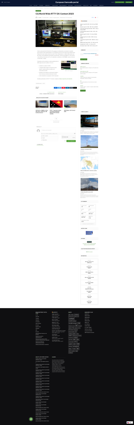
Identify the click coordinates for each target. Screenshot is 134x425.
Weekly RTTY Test (55, 322)
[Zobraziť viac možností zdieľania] (97, 17)
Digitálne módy (78, 5)
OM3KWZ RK (87, 314)
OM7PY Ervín (87, 319)
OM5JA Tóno (87, 322)
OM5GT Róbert (87, 315)
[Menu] (2, 2)
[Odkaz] (53, 133)
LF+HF (31, 5)
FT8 (73, 328)
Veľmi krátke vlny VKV (84, 71)
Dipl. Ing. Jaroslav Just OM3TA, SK (89, 262)
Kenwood (75, 329)
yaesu (73, 350)
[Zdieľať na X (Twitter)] (94, 17)
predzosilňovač (71, 337)
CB (78, 316)
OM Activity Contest (77, 335)
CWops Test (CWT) (55, 314)
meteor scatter (72, 333)
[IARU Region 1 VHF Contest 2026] (70, 104)
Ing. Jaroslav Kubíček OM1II (89, 283)
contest (71, 319)
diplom (70, 325)
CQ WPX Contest (72, 321)
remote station (71, 341)
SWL (70, 349)
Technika (41, 5)
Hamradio (101, 5)
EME (70, 328)
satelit (70, 344)
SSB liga (70, 346)
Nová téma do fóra (120, 2)
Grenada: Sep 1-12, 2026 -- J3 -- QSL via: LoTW (87, 44)
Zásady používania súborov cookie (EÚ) (42, 344)
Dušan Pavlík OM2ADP (89, 302)
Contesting (55, 5)
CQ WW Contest (39, 83)
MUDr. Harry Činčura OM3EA (89, 273)
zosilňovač (70, 352)
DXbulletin (85, 5)
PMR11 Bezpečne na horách (89, 332)
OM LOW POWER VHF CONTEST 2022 (42, 407)
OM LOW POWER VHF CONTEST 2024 (42, 416)
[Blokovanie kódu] (52, 133)
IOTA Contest (71, 329)
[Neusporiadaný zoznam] (49, 133)
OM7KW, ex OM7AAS (88, 329)
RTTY (44, 83)
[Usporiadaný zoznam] (48, 133)
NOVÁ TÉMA (83, 90)
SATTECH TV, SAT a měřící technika (89, 243)
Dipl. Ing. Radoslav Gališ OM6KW (89, 278)
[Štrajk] (46, 133)
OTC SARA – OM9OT (88, 327)
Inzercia (81, 85)
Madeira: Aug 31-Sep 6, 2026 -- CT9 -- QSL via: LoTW (89, 42)
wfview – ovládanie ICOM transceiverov (47, 93)
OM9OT (70, 335)
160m (72, 314)
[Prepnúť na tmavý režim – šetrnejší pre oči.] (113, 2)
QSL (78, 339)
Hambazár (47, 5)
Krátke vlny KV (83, 66)
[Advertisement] (89, 101)
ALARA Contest (54, 337)
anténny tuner (71, 316)
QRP (91, 5)
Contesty (55, 312)
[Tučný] (42, 133)
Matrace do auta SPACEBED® (89, 244)
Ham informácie (63, 5)
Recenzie (95, 5)
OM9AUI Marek (87, 320)
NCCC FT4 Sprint (55, 319)
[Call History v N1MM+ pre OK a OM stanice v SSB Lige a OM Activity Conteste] (42, 104)
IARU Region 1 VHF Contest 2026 (69, 111)
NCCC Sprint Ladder (55, 325)
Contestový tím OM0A (88, 330)
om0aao (40, 17)
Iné (80, 80)
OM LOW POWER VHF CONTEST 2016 (42, 392)
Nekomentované (63, 17)
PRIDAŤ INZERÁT (84, 59)
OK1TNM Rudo (87, 324)
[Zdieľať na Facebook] (92, 17)
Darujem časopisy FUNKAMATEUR (90, 53)
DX (76, 326)
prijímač (75, 337)
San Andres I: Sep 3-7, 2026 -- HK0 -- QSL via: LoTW (88, 45)
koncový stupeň (71, 331)
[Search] (112, 2)
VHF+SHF (35, 5)
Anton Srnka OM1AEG (89, 297)
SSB (78, 344)
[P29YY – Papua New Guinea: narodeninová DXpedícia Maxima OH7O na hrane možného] (56, 104)
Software (70, 5)
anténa (77, 314)
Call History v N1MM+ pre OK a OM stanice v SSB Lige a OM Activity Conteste (42, 111)
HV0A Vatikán (60, 93)
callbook (75, 316)
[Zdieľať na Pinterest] (95, 17)
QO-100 (70, 339)
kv (76, 331)
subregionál (76, 346)
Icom (76, 328)
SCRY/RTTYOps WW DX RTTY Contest (59, 330)
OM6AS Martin (87, 317)
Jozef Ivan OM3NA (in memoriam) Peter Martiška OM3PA (89, 290)
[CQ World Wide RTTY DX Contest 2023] (56, 33)
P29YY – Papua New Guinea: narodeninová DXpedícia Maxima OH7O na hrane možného (55, 112)
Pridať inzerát (129, 2)
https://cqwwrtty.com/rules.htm (66, 78)
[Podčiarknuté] (45, 133)
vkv (78, 349)
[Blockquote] (51, 133)
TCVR (73, 349)
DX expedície (84, 21)
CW (79, 323)
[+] (56, 133)
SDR (74, 344)
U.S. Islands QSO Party (56, 340)
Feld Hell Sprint (54, 334)
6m (69, 314)
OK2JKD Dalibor (87, 325)
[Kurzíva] (43, 133)
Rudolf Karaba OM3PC (89, 267)
